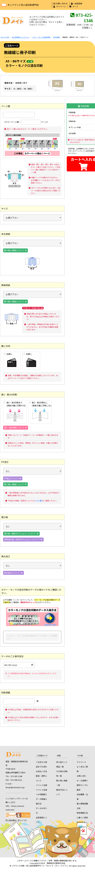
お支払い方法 (41, 771)
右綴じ (29, 353)
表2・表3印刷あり (16, 404)
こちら (37, 500)
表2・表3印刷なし (42, 404)
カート (75, 6)
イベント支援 (41, 785)
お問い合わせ (61, 3)
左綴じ (9, 353)
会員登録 (78, 3)
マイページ (61, 6)
